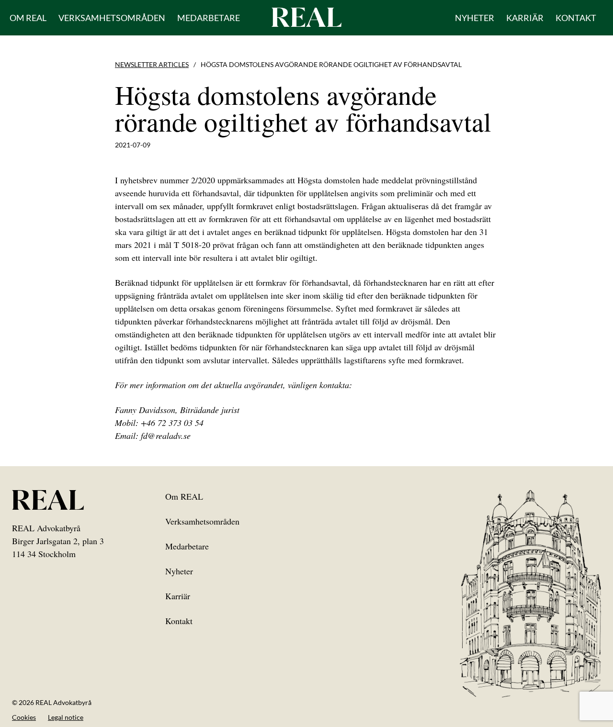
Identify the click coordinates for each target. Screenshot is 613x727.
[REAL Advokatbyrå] (306, 17)
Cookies (24, 717)
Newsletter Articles (152, 64)
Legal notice (65, 717)
